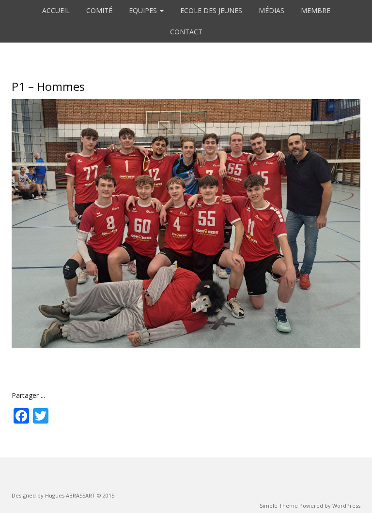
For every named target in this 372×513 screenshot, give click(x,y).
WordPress (346, 505)
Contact (186, 31)
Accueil (56, 10)
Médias (271, 10)
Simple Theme (279, 505)
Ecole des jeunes (211, 10)
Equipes (144, 10)
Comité (99, 10)
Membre (315, 10)
